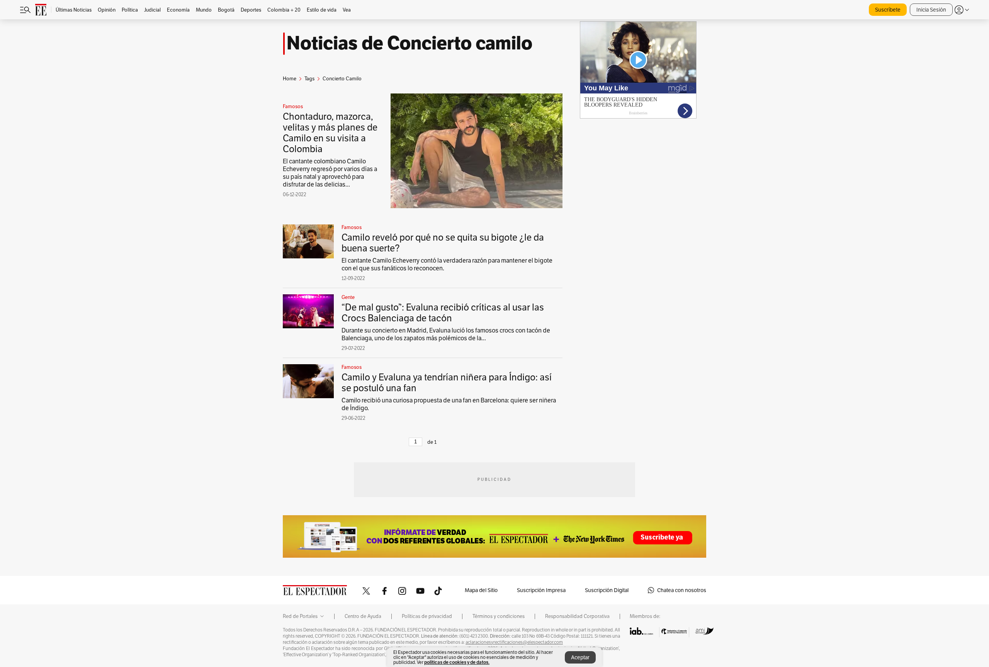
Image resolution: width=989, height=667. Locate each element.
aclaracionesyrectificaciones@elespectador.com (514, 642)
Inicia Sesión (931, 9)
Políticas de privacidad (427, 616)
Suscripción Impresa (541, 590)
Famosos (293, 107)
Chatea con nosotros (681, 590)
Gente (348, 297)
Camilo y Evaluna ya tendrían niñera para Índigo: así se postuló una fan (447, 382)
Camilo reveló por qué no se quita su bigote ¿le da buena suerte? (443, 242)
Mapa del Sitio (481, 590)
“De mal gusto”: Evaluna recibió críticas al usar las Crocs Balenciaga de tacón (443, 312)
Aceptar (580, 657)
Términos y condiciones (498, 616)
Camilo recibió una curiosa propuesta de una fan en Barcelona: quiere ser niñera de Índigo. (449, 404)
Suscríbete (888, 9)
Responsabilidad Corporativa (577, 616)
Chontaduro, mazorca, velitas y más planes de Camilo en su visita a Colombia (330, 132)
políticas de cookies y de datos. (456, 662)
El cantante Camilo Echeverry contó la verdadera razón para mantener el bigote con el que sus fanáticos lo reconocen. (447, 264)
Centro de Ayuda (363, 616)
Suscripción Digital (607, 590)
